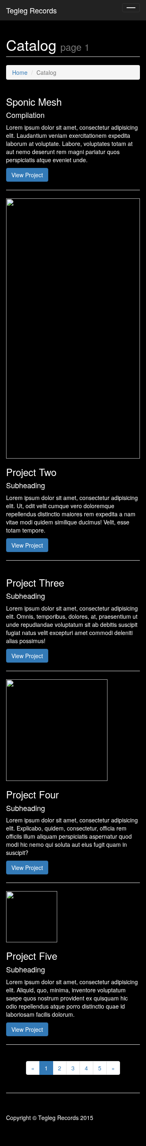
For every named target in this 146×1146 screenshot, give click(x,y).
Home (20, 72)
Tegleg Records (31, 10)
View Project (27, 175)
